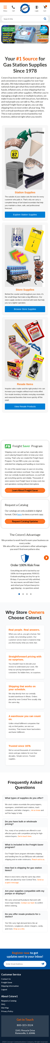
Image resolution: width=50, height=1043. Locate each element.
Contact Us (6, 979)
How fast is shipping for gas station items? (23, 869)
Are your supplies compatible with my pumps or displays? (24, 892)
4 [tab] (31, 594)
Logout (4, 989)
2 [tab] (23, 594)
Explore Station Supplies (25, 214)
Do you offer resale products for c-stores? (23, 915)
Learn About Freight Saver (25, 490)
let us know (35, 810)
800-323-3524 (25, 1025)
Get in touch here (24, 836)
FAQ (3, 1004)
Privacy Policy (7, 1011)
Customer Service (11, 974)
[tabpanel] (25, 572)
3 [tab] (27, 594)
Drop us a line (18, 929)
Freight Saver (6, 982)
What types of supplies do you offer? (24, 798)
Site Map (5, 1008)
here (19, 514)
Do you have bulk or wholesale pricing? (21, 822)
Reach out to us (38, 859)
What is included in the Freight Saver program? (24, 845)
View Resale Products (25, 406)
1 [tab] (19, 594)
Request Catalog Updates (25, 521)
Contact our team (28, 903)
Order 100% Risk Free (25, 565)
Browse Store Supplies (25, 309)
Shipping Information (10, 986)
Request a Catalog (8, 1001)
